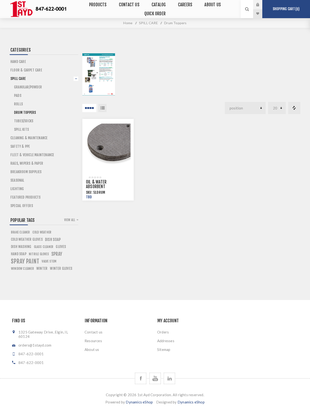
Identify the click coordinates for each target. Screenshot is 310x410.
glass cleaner (44, 247)
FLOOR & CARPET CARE (26, 70)
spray (56, 254)
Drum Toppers (25, 112)
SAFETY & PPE (20, 146)
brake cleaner (20, 232)
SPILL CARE (148, 23)
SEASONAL (17, 180)
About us (92, 349)
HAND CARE (18, 61)
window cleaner (22, 268)
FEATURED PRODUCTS (25, 197)
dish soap (53, 239)
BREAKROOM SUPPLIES (26, 172)
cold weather (41, 232)
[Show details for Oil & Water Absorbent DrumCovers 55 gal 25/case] (108, 144)
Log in (261, 4)
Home (127, 23)
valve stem (49, 261)
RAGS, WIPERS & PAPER (26, 163)
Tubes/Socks (23, 121)
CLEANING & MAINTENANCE (28, 138)
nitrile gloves (39, 254)
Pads (17, 95)
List (102, 108)
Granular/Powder (28, 87)
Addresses (165, 341)
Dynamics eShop (139, 402)
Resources (93, 341)
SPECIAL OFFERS (21, 205)
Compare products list (294, 108)
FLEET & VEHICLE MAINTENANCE (32, 155)
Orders (163, 332)
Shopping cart (285, 9)
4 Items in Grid (89, 108)
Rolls (18, 104)
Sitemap (163, 349)
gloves (61, 246)
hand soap (18, 254)
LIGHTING (17, 188)
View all (69, 220)
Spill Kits (21, 129)
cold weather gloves (27, 239)
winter (41, 268)
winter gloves (61, 268)
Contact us (93, 332)
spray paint (25, 261)
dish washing (21, 246)
